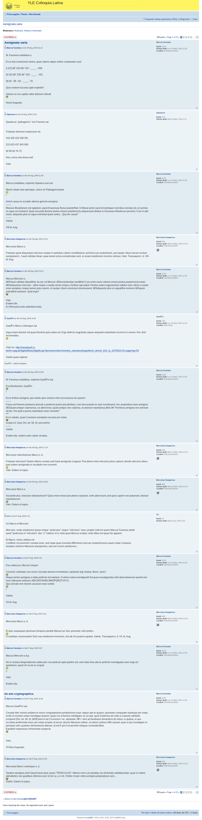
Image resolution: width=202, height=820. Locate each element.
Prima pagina (13, 14)
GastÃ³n (10, 318)
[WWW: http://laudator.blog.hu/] (157, 250)
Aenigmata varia (12, 24)
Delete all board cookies (161, 813)
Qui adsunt (30, 799)
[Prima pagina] (16, 5)
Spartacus (11, 114)
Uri (8, 516)
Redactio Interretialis (33, 31)
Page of (172, 37)
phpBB (89, 818)
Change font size (195, 13)
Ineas (195, 19)
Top (197, 108)
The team (145, 813)
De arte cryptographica (18, 693)
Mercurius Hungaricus (16, 239)
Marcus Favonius (14, 48)
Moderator (18, 31)
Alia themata (34, 14)
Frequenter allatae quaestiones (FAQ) (161, 19)
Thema (24, 14)
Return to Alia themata (14, 799)
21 (197, 37)
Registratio (185, 19)
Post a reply (8, 36)
